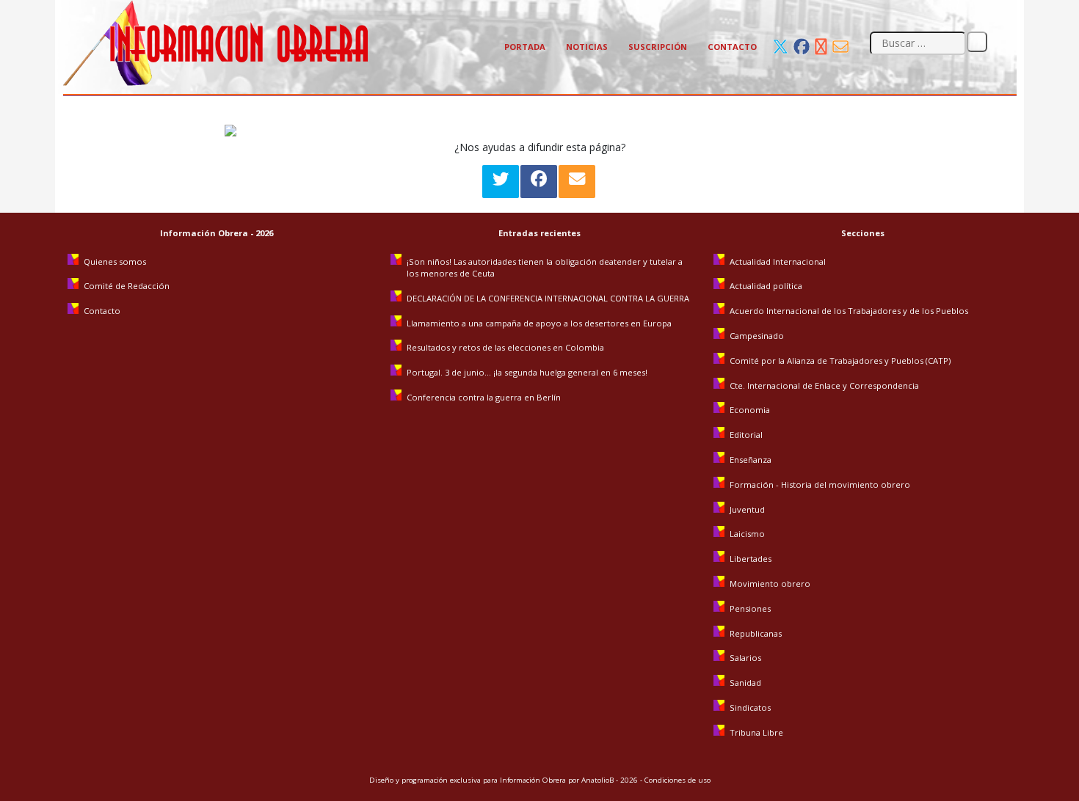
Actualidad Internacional (778, 261)
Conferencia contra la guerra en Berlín (485, 397)
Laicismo (747, 533)
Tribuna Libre (756, 732)
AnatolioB (597, 780)
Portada (524, 46)
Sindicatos (750, 707)
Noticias (587, 46)
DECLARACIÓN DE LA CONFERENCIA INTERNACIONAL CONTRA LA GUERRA (548, 298)
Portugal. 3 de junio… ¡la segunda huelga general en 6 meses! (528, 372)
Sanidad (745, 682)
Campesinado (757, 335)
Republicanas (756, 633)
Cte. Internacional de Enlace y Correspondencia (824, 385)
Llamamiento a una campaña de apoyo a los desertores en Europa (539, 323)
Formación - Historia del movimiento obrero (820, 484)
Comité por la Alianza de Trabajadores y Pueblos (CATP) (840, 360)
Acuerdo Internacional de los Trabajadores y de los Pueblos (849, 310)
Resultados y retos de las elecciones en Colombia (506, 347)
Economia (750, 409)
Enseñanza (750, 459)
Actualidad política (766, 285)
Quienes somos (115, 261)
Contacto (732, 46)
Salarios (745, 657)
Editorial (746, 434)
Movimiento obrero (770, 583)
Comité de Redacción (127, 285)
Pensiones (750, 608)
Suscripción (657, 46)
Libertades (750, 558)
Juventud (747, 509)
